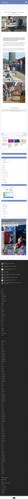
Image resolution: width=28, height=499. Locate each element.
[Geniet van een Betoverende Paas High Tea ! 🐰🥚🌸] (5, 141)
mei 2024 (2, 386)
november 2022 (3, 416)
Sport (2, 326)
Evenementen (10, 269)
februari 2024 (3, 391)
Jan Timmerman (5, 211)
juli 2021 (2, 443)
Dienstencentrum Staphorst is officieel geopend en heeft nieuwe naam (11, 274)
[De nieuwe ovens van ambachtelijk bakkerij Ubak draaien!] (2, 278)
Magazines (2, 484)
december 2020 (3, 455)
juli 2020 (2, 463)
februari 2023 (3, 411)
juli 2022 (2, 423)
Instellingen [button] (25, 496)
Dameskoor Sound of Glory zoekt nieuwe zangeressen (9, 266)
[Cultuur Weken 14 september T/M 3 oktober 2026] (2, 280)
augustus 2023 (3, 401)
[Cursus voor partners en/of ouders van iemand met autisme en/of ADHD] (11, 141)
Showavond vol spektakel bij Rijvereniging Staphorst (16, 144)
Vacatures (2, 331)
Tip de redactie (4, 179)
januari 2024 (2, 393)
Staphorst (2, 328)
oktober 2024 (3, 378)
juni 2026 (2, 344)
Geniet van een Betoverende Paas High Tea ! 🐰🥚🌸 (4, 144)
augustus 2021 (3, 441)
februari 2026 (3, 351)
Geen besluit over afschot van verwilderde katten (9, 263)
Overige (2, 316)
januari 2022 (2, 433)
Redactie (12, 14)
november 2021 (3, 436)
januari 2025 (2, 373)
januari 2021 (2, 453)
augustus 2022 (3, 421)
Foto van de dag (3, 301)
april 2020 (2, 468)
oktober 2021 (3, 438)
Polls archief (2, 491)
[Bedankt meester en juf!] (23, 141)
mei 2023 (2, 406)
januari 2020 (2, 473)
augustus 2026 (3, 341)
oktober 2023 (3, 398)
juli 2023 (2, 403)
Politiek (2, 318)
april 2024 (2, 388)
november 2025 (3, 356)
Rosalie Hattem (4, 206)
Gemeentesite (3, 177)
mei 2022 (2, 426)
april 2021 (2, 448)
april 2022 (2, 428)
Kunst (2, 308)
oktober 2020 (3, 458)
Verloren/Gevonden (3, 333)
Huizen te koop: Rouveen (5, 172)
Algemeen (18, 14)
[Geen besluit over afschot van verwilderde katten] (2, 264)
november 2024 (3, 376)
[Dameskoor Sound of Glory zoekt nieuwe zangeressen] (2, 267)
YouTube (3, 164)
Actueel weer (3, 169)
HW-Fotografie (4, 216)
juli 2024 (2, 383)
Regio (19, 14)
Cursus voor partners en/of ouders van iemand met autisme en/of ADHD (10, 145)
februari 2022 (3, 431)
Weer (2, 494)
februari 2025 (3, 371)
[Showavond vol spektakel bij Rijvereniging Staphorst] (17, 141)
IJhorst (2, 306)
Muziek (2, 313)
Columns (2, 293)
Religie (2, 323)
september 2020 (3, 460)
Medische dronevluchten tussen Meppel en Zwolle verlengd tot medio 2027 (12, 282)
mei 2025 (2, 366)
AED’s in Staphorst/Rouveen (4, 477)
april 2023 (2, 408)
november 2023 (3, 396)
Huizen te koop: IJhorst (5, 174)
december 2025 (3, 354)
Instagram (3, 167)
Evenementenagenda (4, 159)
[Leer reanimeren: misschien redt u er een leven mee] (2, 269)
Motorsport (2, 311)
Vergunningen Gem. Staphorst (5, 162)
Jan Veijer (4, 214)
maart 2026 (2, 349)
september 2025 (3, 359)
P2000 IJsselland (3, 489)
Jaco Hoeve (4, 209)
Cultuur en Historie (3, 296)
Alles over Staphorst (4, 182)
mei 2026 (2, 346)
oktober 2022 (3, 418)
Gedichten (2, 303)
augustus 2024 (3, 381)
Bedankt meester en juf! (23, 144)
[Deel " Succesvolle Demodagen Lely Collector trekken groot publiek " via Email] (18, 108)
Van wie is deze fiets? (6, 271)
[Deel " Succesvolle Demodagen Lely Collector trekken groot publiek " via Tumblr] (15, 108)
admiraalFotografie (5, 205)
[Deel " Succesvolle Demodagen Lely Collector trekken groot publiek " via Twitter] (13, 108)
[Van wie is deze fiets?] (2, 272)
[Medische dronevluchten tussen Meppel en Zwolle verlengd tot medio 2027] (2, 283)
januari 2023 (2, 413)
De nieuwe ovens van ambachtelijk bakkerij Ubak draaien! (10, 277)
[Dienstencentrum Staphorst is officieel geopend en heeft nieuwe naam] (2, 275)
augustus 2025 (3, 361)
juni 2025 (2, 364)
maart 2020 (2, 470)
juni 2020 (2, 465)
